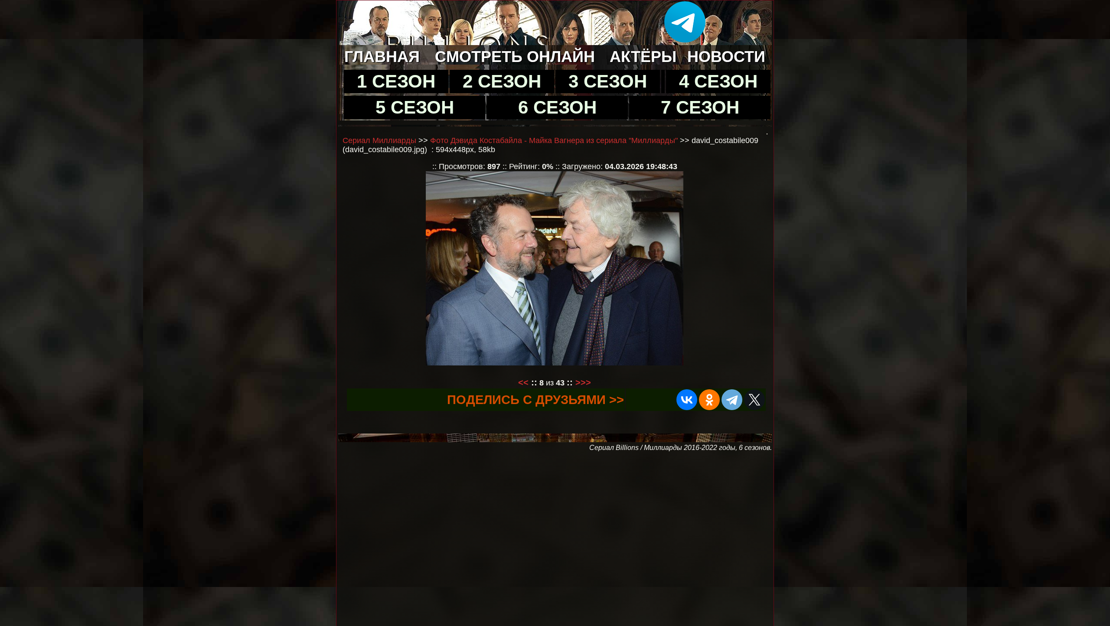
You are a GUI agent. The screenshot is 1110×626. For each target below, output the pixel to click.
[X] (754, 399)
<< (523, 382)
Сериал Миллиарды (379, 140)
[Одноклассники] (709, 399)
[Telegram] (732, 399)
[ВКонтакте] (686, 399)
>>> (583, 382)
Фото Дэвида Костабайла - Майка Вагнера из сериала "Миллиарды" (554, 140)
